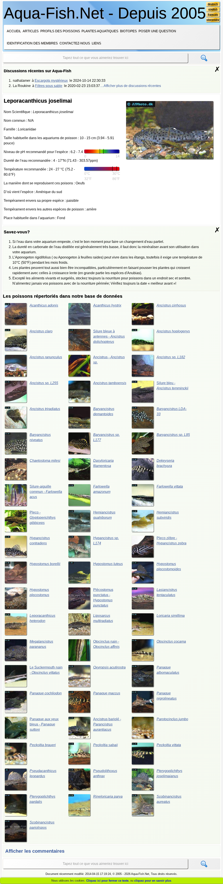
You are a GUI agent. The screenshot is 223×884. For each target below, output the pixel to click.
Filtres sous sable (48, 86)
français (213, 14)
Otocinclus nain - (106, 644)
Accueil (14, 31)
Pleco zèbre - (171, 540)
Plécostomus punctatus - (103, 597)
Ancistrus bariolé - (107, 724)
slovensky (212, 19)
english (212, 9)
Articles (31, 31)
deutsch (213, 4)
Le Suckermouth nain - (46, 670)
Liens (96, 43)
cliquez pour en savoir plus (152, 880)
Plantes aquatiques (99, 31)
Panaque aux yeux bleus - (44, 724)
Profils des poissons (60, 31)
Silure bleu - (172, 385)
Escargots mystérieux (51, 80)
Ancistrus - (109, 359)
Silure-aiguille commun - (46, 492)
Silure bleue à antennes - (109, 336)
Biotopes (128, 31)
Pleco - (43, 517)
